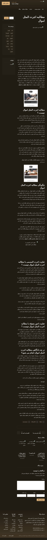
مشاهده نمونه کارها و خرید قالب (25, 535)
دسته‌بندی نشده (25, 421)
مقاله (8, 43)
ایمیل (34, 492)
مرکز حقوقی (20, 519)
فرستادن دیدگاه (41, 499)
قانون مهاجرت (12, 530)
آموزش (12, 33)
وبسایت (11, 46)
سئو (7, 38)
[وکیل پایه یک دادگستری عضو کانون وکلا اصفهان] (42, 1)
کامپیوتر (11, 51)
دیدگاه (43, 479)
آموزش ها (7, 33)
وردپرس (7, 46)
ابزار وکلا (21, 521)
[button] (11, 9)
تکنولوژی (11, 38)
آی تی (12, 35)
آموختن (9, 30)
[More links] (16, 9)
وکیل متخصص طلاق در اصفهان (31, 238)
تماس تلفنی (6, 529)
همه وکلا (13, 519)
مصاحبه (12, 43)
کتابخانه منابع (20, 530)
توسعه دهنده (7, 35)
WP (12, 30)
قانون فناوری (12, 528)
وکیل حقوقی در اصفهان (24, 84)
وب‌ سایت (24, 492)
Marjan (41, 421)
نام (44, 492)
